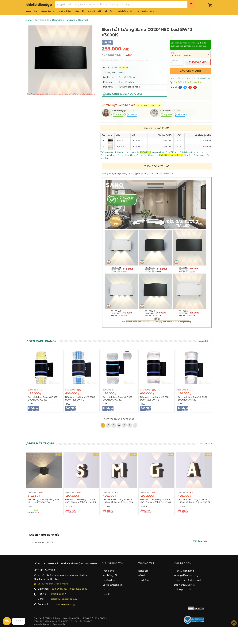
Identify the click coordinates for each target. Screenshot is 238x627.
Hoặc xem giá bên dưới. (196, 46)
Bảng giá (79, 11)
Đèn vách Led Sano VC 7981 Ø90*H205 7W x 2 (154, 398)
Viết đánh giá (200, 541)
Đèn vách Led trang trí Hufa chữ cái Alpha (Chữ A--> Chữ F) (194, 500)
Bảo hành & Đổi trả (184, 585)
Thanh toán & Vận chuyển (188, 580)
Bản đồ (106, 594)
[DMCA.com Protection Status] (196, 608)
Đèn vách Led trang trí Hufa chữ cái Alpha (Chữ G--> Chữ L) (156, 500)
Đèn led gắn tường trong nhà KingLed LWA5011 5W (43, 500)
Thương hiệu (64, 11)
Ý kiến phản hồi (182, 589)
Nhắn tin (133, 115)
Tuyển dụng (109, 580)
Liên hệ (106, 589)
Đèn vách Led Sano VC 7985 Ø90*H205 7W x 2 (42, 398)
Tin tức (109, 11)
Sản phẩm (46, 11)
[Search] (191, 4)
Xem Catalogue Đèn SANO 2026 (124, 94)
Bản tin (142, 575)
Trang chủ (31, 11)
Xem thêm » (205, 341)
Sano (121, 72)
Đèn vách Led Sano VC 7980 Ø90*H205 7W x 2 (192, 398)
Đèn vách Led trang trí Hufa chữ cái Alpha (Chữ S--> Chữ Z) (81, 500)
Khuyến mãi (94, 11)
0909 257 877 (58, 594)
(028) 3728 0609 (78, 589)
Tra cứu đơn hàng (145, 11)
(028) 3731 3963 (59, 589)
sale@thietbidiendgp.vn (64, 599)
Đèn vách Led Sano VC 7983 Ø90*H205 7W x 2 (117, 398)
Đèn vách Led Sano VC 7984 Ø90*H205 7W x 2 (80, 398)
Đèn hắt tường (126, 82)
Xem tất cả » (205, 443)
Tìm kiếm (143, 580)
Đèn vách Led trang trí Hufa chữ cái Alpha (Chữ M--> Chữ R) (118, 501)
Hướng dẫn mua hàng (186, 575)
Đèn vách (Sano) (127, 77)
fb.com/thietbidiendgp (63, 604)
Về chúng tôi (125, 11)
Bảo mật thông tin (112, 585)
